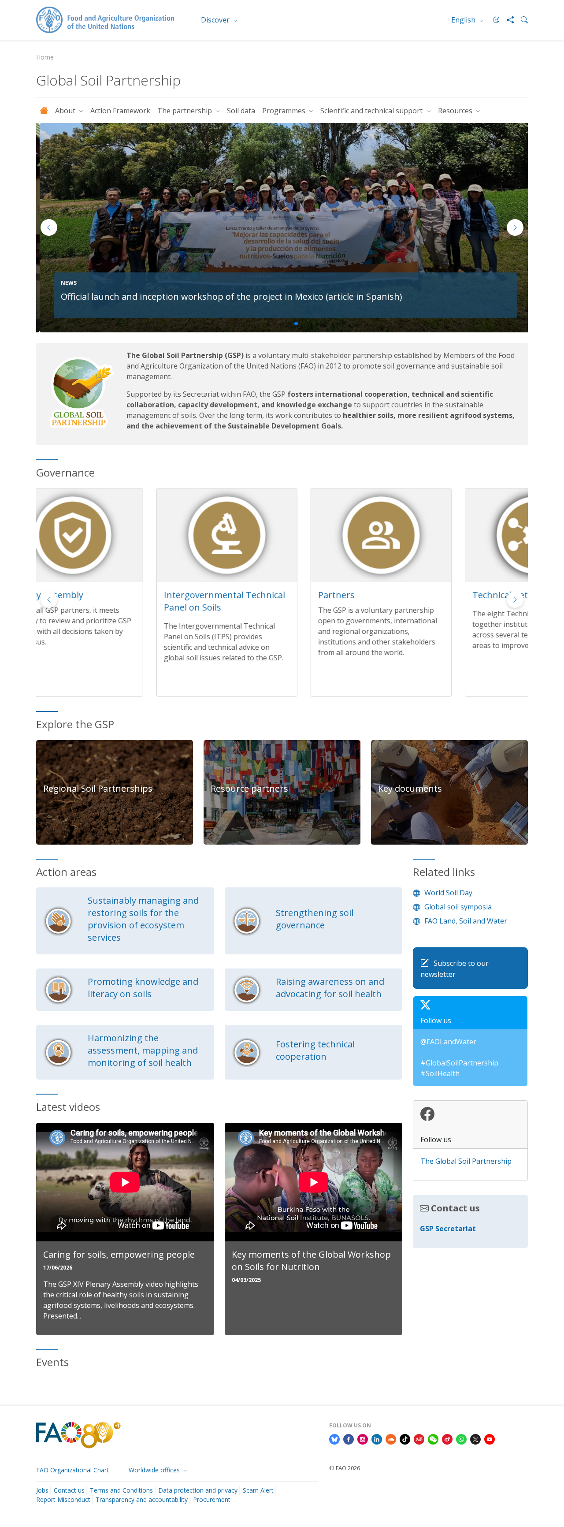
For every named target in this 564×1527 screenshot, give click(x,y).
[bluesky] (334, 1438)
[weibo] (447, 1438)
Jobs (42, 1490)
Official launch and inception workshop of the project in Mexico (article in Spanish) (228, 296)
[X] (475, 1438)
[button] (515, 227)
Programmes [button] (284, 110)
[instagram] (362, 1438)
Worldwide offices (155, 1470)
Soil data (241, 110)
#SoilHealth (440, 1073)
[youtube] (489, 1438)
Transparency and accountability (142, 1499)
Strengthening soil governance (314, 919)
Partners (216, 595)
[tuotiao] (419, 1438)
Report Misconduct (63, 1499)
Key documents (410, 788)
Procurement (211, 1499)
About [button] (66, 110)
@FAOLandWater (448, 1042)
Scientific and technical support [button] (372, 110)
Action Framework (120, 110)
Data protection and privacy (197, 1490)
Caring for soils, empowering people (119, 1254)
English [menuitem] (464, 20)
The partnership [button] (185, 110)
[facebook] (348, 1438)
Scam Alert (258, 1490)
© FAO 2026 (344, 1468)
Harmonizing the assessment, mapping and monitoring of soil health (143, 1050)
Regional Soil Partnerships (97, 788)
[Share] (507, 19)
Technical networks (392, 595)
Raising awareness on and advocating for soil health (330, 988)
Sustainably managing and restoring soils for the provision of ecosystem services (143, 918)
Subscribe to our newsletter (454, 969)
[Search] (521, 19)
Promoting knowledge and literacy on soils (143, 988)
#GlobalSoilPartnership (459, 1063)
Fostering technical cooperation (315, 1050)
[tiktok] (405, 1438)
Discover (216, 20)
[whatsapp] (461, 1438)
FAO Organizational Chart (72, 1470)
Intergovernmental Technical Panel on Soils (104, 601)
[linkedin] (376, 1438)
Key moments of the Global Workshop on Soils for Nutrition (311, 1260)
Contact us (69, 1490)
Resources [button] (456, 110)
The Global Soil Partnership (466, 1161)
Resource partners (249, 788)
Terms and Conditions (121, 1490)
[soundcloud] (391, 1438)
